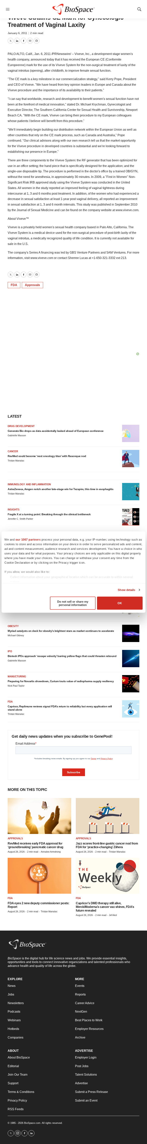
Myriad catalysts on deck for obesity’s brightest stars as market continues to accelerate (61, 630)
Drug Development (21, 426)
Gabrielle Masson (17, 435)
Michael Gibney (16, 635)
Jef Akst (113, 915)
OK (120, 603)
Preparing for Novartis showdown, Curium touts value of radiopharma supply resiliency (61, 681)
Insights (14, 509)
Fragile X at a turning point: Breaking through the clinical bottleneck (49, 514)
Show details (126, 589)
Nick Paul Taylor (16, 685)
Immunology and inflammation (29, 484)
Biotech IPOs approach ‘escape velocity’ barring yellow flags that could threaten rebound (62, 656)
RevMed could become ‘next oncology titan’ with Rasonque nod (47, 456)
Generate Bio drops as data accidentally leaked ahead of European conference (56, 430)
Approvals (32, 285)
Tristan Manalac (16, 460)
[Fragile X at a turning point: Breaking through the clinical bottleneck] (130, 516)
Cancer (13, 451)
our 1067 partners (28, 539)
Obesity (13, 626)
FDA (14, 285)
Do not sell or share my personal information (72, 603)
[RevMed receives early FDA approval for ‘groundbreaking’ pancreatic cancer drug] (39, 816)
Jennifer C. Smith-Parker (20, 519)
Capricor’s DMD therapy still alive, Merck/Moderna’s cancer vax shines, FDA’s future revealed (105, 907)
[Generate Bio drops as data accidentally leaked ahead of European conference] (130, 433)
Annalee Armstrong (51, 851)
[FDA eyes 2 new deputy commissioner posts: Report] (39, 876)
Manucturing (17, 676)
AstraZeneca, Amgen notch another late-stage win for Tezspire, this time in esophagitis (60, 489)
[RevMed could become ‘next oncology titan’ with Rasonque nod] (130, 458)
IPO (10, 651)
